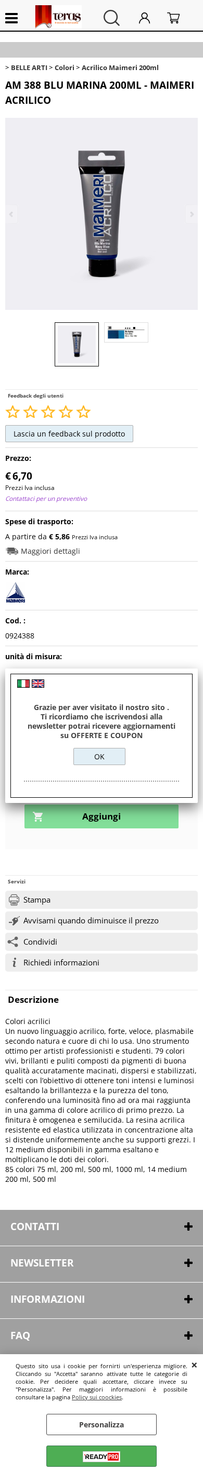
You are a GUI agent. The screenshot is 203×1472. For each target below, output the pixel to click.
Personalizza (101, 1424)
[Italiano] (23, 685)
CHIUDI (194, 1364)
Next (191, 214)
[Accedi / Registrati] (150, 17)
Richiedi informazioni (61, 962)
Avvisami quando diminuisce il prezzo (91, 920)
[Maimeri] (15, 600)
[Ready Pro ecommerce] (101, 1457)
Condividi (40, 941)
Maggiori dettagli (50, 551)
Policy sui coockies (97, 1397)
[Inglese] (38, 685)
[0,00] (180, 17)
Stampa (36, 899)
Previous (12, 214)
